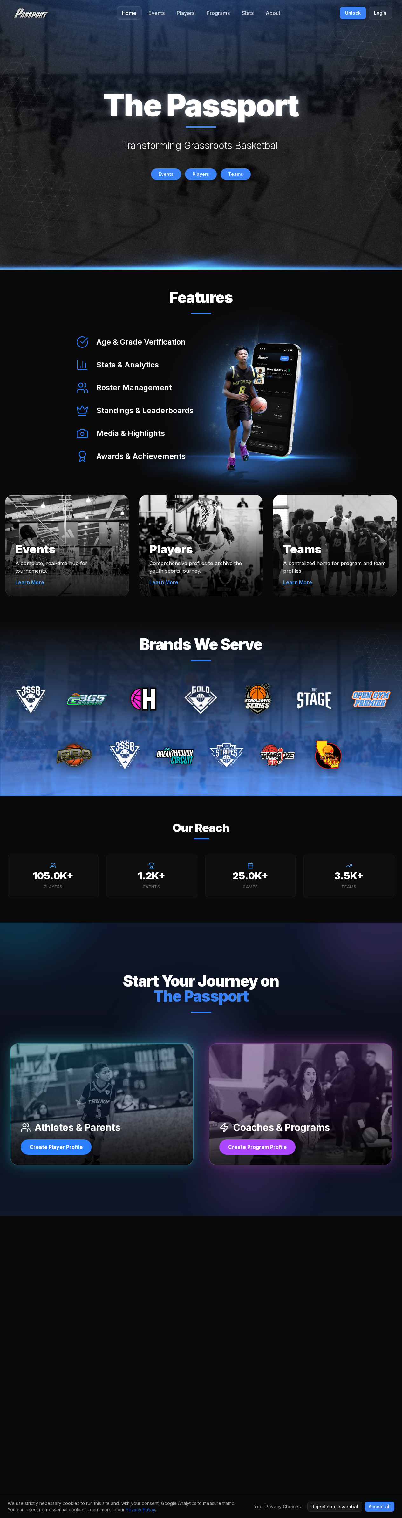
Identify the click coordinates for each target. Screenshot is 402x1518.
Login (380, 13)
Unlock (353, 13)
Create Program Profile (257, 1147)
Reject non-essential (334, 1506)
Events (166, 174)
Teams (235, 174)
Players (201, 174)
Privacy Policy (140, 1509)
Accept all (380, 1506)
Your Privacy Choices (277, 1506)
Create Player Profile (56, 1147)
